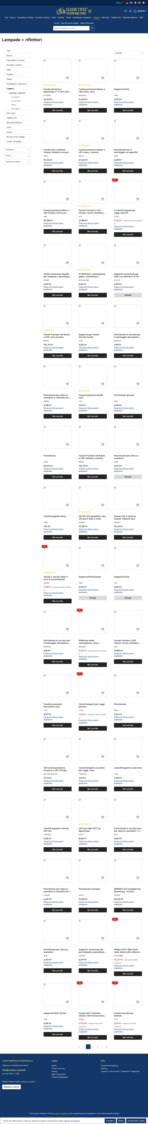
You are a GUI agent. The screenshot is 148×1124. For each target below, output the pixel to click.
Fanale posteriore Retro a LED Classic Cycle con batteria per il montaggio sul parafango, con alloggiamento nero (56, 211)
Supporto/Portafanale (90, 577)
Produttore (10, 150)
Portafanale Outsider (89, 889)
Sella (8, 70)
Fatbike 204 (11, 118)
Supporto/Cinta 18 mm (55, 1013)
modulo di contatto (28, 1082)
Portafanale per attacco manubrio (126, 456)
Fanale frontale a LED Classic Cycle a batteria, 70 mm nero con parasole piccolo (127, 641)
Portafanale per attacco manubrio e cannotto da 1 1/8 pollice (57, 396)
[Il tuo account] (130, 11)
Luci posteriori (16, 101)
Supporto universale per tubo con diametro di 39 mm (126, 275)
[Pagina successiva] (102, 1046)
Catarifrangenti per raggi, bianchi (92, 705)
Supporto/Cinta (122, 89)
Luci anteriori (15, 97)
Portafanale (50, 455)
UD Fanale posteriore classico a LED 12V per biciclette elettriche (55, 769)
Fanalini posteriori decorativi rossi (53, 705)
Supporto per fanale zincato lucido (89, 335)
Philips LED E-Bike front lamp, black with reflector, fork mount (127, 950)
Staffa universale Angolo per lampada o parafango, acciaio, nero (57, 275)
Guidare (9, 74)
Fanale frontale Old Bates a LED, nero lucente (57, 335)
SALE (8, 127)
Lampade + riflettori (17, 93)
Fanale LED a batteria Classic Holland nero (125, 517)
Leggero (10, 88)
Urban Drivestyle (13, 141)
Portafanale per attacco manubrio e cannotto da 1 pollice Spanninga (57, 890)
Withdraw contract (11, 1087)
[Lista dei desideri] (125, 11)
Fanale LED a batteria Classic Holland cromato (56, 151)
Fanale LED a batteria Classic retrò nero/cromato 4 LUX (92, 1014)
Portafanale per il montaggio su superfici (126, 151)
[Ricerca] (92, 28)
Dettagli (128, 295)
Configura (110, 1121)
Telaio (9, 79)
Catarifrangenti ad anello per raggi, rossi (92, 769)
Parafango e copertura (16, 84)
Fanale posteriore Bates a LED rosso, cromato (92, 151)
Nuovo (9, 55)
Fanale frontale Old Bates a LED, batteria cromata (92, 456)
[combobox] (71, 28)
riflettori (13, 105)
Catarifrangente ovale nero (128, 768)
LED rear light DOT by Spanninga (90, 829)
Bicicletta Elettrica (14, 122)
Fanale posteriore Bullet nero (91, 396)
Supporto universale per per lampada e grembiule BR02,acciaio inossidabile (92, 950)
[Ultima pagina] (106, 1046)
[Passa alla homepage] (74, 11)
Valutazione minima (13, 162)
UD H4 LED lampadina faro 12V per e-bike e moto (92, 517)
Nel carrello (57, 110)
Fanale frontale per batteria (124, 1014)
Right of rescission (59, 1074)
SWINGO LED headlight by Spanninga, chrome (127, 890)
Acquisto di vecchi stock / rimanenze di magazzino (120, 1071)
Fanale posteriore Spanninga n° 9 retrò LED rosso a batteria (56, 90)
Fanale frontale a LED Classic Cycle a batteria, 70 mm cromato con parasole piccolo (91, 211)
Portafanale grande (124, 395)
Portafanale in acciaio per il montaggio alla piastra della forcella (127, 335)
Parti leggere (15, 109)
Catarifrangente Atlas (55, 516)
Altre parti (10, 113)
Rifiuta (121, 1121)
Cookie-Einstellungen (60, 1077)
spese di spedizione (62, 1113)
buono (9, 132)
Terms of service (58, 1068)
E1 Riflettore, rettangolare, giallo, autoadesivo (92, 275)
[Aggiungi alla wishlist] (67, 78)
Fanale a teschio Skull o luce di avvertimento (56, 578)
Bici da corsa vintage (15, 137)
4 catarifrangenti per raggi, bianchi (125, 211)
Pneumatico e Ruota (15, 60)
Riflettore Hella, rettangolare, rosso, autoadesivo (89, 641)
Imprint (54, 1066)
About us (104, 1068)
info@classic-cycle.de (14, 1070)
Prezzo (8, 156)
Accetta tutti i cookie (136, 1121)
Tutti (8, 51)
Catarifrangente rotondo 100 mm (56, 829)
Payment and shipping (109, 1066)
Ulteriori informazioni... (72, 1121)
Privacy (54, 1071)
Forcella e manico (14, 65)
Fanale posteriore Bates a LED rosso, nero (92, 90)
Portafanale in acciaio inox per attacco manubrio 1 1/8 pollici (127, 829)
